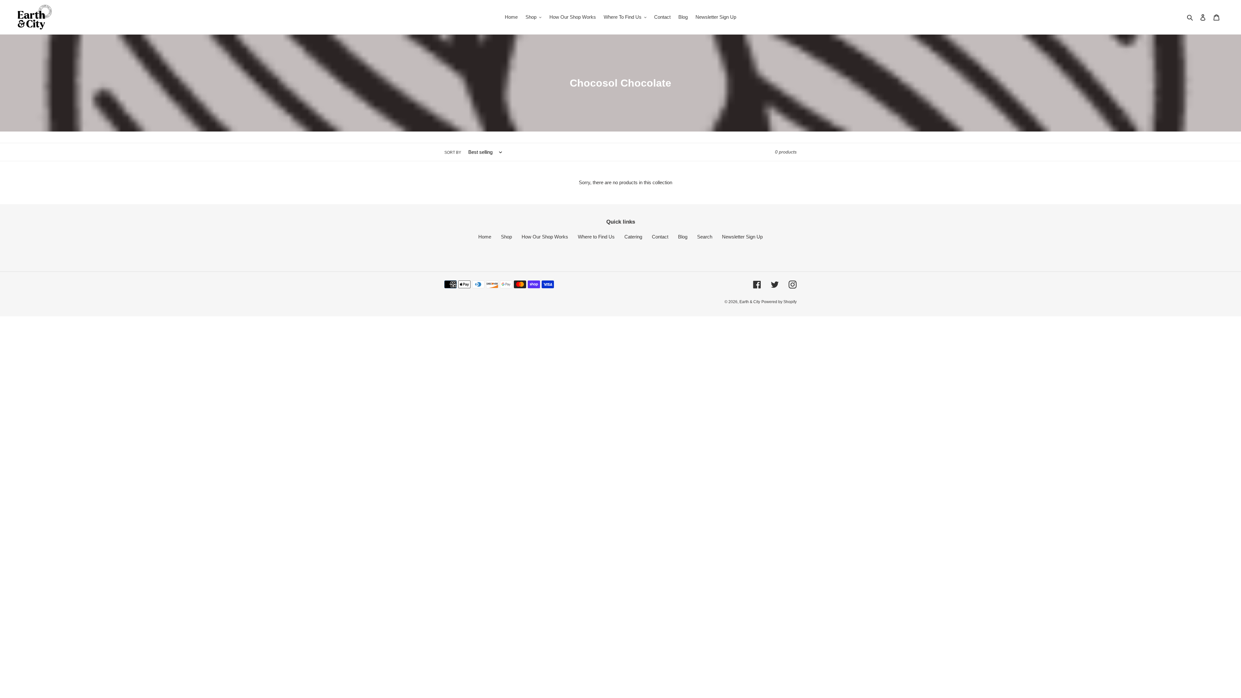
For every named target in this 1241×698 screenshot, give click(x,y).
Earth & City (749, 302)
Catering (633, 236)
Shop (506, 236)
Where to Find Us (596, 236)
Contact (660, 236)
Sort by (452, 152)
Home (484, 236)
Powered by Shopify (779, 302)
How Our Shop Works (545, 236)
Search (704, 236)
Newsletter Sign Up (742, 236)
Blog (682, 236)
